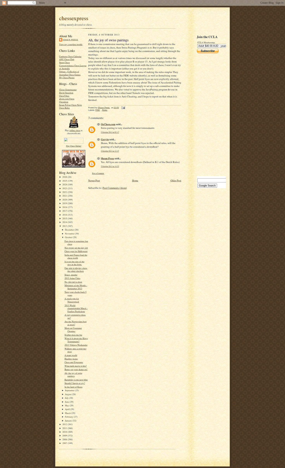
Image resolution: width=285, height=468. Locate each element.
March (68, 413)
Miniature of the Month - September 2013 (76, 287)
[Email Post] (123, 108)
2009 (65, 435)
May (67, 405)
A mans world (71, 355)
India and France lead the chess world (76, 256)
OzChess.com (108, 124)
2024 (65, 184)
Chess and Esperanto (74, 362)
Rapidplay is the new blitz (76, 379)
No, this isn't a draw (73, 281)
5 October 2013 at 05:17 (110, 132)
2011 (65, 428)
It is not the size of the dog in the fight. (74, 263)
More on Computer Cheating (73, 330)
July (67, 397)
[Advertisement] (208, 114)
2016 (65, 214)
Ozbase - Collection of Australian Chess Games (69, 73)
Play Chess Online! (73, 146)
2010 (65, 431)
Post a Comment (98, 173)
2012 (65, 424)
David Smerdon (66, 92)
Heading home (71, 358)
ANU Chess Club (66, 59)
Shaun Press (70, 39)
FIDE (97, 110)
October (69, 237)
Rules (104, 110)
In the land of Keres (73, 386)
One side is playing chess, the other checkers (76, 270)
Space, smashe (71, 274)
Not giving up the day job (76, 247)
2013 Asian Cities (72, 278)
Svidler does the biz (73, 334)
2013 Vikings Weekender (76, 344)
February (69, 416)
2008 (65, 439)
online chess (74, 130)
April (67, 409)
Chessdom (63, 101)
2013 (65, 225)
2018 (65, 207)
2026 (65, 176)
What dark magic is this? (76, 365)
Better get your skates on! (76, 369)
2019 (65, 203)
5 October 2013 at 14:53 (110, 166)
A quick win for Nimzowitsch (72, 300)
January (69, 420)
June (67, 401)
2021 (65, 195)
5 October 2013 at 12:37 (110, 151)
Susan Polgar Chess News (70, 104)
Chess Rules (64, 107)
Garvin (105, 139)
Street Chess (64, 62)
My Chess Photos (66, 77)
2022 (65, 192)
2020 (65, 199)
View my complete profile (70, 44)
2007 (65, 443)
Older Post (175, 180)
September (70, 390)
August (68, 394)
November (70, 233)
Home (135, 180)
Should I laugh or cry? (75, 383)
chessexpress (73, 18)
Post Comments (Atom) (115, 188)
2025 (65, 180)
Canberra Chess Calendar (70, 56)
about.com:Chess (66, 98)
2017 (65, 210)
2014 (65, 222)
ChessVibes (64, 95)
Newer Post (94, 180)
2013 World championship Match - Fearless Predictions (76, 308)
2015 (65, 218)
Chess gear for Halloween (76, 251)
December (70, 229)
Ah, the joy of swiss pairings (73, 375)
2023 (65, 188)
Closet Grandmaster (68, 89)
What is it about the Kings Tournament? (76, 340)
